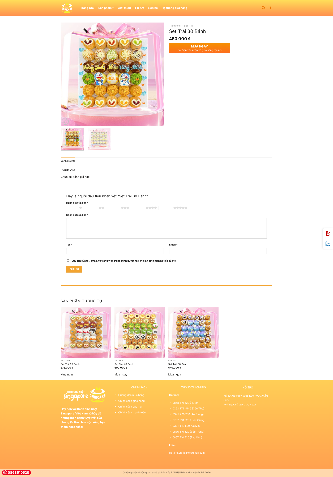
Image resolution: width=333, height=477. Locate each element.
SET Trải (188, 25)
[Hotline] (328, 233)
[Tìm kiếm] (263, 7)
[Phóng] (65, 121)
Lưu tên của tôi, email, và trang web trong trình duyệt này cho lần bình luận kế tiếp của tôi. (124, 260)
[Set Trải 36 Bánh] (193, 332)
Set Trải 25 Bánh (70, 364)
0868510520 (18, 473)
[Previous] (67, 74)
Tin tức (139, 8)
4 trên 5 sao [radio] (138, 207)
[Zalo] (328, 244)
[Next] (157, 74)
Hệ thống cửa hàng (174, 8)
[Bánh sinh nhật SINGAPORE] (68, 8)
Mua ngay (67, 374)
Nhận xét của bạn (77, 214)
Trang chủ (175, 25)
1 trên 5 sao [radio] (72, 207)
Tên (69, 244)
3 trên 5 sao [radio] (113, 207)
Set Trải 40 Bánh (123, 364)
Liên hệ (153, 8)
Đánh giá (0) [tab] (68, 161)
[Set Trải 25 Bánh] (86, 332)
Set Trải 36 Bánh (177, 364)
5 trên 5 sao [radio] (166, 207)
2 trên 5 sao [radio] (91, 207)
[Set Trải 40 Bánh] (139, 332)
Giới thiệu (124, 8)
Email (173, 244)
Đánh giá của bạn (77, 202)
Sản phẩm (105, 8)
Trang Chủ (87, 8)
